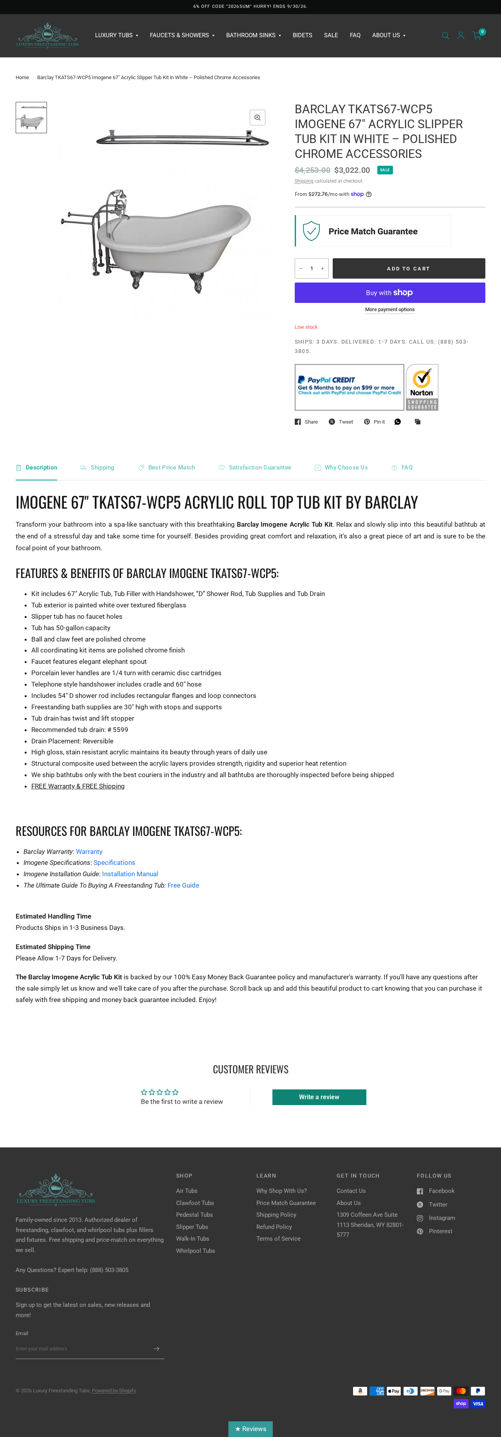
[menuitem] (116, 36)
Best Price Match (171, 467)
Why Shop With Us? (281, 1190)
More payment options (390, 309)
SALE (331, 35)
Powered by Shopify (114, 1391)
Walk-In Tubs (192, 1238)
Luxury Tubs (114, 35)
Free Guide (183, 885)
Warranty (89, 851)
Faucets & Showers (179, 35)
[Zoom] (257, 117)
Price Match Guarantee (286, 1203)
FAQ (355, 35)
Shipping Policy (276, 1214)
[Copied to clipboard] (419, 422)
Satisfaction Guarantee (260, 467)
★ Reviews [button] (251, 1429)
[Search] (445, 35)
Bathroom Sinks (251, 35)
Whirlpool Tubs (195, 1250)
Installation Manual (130, 874)
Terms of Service (278, 1238)
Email (22, 1333)
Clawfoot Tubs (195, 1203)
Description (41, 467)
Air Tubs (187, 1190)
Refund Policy (274, 1226)
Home (22, 77)
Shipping (304, 181)
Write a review (319, 1097)
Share (311, 422)
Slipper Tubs (192, 1226)
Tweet (346, 422)
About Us (386, 35)
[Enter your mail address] (156, 1349)
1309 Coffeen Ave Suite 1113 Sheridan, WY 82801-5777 (370, 1224)
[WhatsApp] (400, 422)
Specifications (114, 862)
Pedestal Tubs (194, 1214)
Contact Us (351, 1190)
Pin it (379, 422)
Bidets (302, 35)
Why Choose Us (346, 467)
